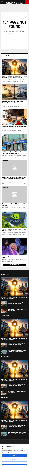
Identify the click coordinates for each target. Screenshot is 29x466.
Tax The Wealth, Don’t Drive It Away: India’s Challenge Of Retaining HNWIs (12, 102)
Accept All (14, 455)
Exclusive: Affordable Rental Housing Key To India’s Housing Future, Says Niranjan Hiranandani (14, 76)
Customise (14, 459)
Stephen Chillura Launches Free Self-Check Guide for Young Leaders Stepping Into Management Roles (14, 179)
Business (4, 59)
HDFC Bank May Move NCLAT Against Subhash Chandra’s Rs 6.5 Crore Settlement (13, 152)
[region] (14, 455)
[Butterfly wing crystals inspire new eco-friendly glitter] (14, 246)
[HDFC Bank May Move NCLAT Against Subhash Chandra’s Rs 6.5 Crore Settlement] (14, 142)
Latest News (5, 55)
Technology (5, 110)
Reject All (14, 463)
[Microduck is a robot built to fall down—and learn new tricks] (14, 117)
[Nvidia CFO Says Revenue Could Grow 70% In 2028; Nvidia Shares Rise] (14, 220)
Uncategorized (5, 160)
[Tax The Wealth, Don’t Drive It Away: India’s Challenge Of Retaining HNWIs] (14, 92)
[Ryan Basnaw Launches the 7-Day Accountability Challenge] (14, 194)
